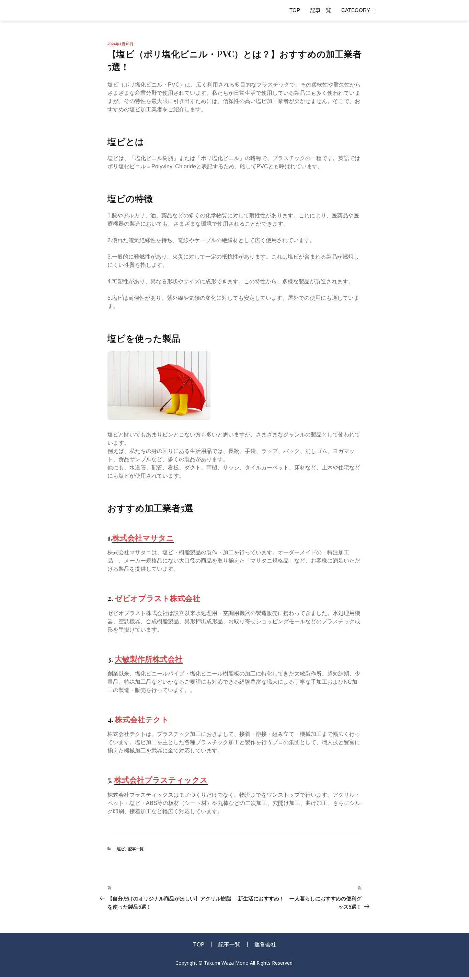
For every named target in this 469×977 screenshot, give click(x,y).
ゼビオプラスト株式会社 (157, 598)
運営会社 (265, 944)
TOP (294, 10)
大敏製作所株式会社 (149, 659)
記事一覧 (320, 10)
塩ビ (121, 849)
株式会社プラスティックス (161, 779)
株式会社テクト (142, 719)
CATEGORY (355, 10)
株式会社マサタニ (143, 537)
